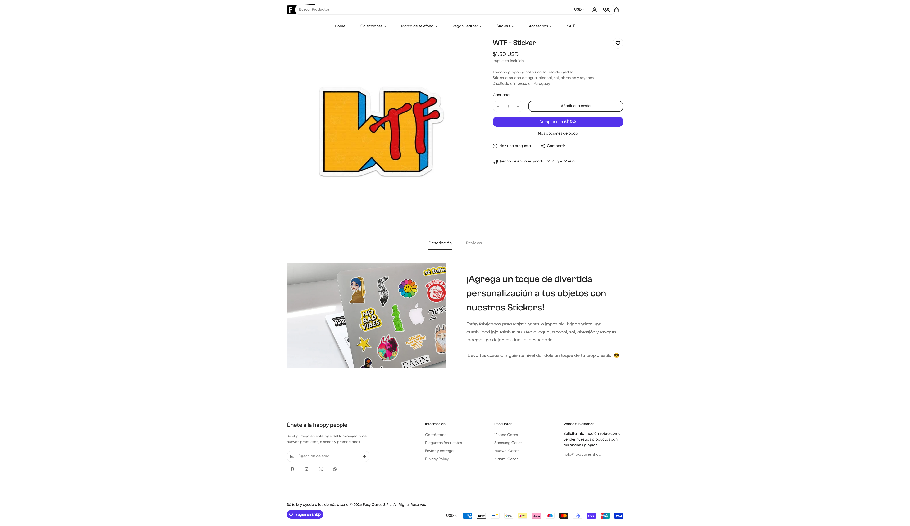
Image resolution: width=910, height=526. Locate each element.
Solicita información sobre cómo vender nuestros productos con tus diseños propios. (592, 439)
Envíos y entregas (440, 451)
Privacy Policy (437, 459)
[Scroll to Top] (900, 500)
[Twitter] (321, 469)
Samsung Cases (508, 443)
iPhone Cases (506, 435)
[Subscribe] (364, 456)
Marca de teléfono (417, 26)
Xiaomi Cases (506, 459)
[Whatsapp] (335, 469)
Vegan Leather (465, 26)
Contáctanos (436, 435)
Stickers (503, 26)
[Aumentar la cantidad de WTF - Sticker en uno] (518, 106)
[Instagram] (306, 469)
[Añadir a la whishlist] (618, 43)
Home (340, 26)
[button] (616, 9)
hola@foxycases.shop (582, 455)
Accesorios (538, 26)
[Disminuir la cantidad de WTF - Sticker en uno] (498, 106)
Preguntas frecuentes (443, 443)
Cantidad (501, 95)
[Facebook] (292, 469)
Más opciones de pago (558, 133)
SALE (571, 26)
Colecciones (371, 26)
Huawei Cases (506, 451)
